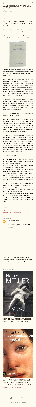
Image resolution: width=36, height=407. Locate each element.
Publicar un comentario (15, 387)
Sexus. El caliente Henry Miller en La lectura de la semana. (17, 320)
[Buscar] (32, 2)
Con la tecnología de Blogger (19, 397)
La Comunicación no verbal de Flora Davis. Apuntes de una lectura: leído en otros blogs (17, 382)
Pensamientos (17, 212)
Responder (11, 230)
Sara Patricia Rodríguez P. (15, 220)
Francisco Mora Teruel (13, 210)
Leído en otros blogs (23, 210)
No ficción (10, 212)
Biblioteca (29, 37)
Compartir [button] (5, 207)
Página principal (9, 11)
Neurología (5, 212)
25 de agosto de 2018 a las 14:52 (15, 222)
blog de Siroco (14, 29)
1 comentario (12, 324)
